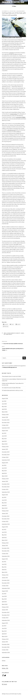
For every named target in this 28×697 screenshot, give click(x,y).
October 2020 (5, 585)
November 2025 (5, 422)
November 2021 (5, 551)
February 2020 (5, 607)
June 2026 (4, 403)
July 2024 (4, 465)
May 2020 (4, 599)
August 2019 (5, 623)
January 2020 (5, 609)
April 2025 (4, 441)
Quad (22, 333)
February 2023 (5, 510)
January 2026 (5, 417)
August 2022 (5, 526)
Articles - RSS (5, 668)
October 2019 (5, 617)
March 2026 (4, 412)
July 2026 (4, 401)
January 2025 (5, 449)
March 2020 (4, 604)
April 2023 (4, 505)
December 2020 (5, 580)
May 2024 (4, 470)
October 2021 (5, 553)
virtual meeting (13, 114)
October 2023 (5, 489)
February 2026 (5, 414)
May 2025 (4, 438)
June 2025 (4, 436)
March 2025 (4, 444)
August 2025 (5, 430)
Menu (14, 6)
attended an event (11, 130)
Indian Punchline (13, 2)
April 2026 (4, 409)
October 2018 (5, 649)
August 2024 (5, 462)
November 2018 (5, 647)
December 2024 (5, 452)
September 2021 (6, 556)
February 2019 (5, 639)
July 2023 (4, 497)
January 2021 (5, 577)
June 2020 (4, 596)
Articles (3, 660)
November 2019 (5, 615)
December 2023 (5, 484)
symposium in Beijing (20, 117)
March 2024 (4, 476)
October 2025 (5, 425)
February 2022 (5, 543)
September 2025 (6, 428)
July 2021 (4, 561)
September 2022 (6, 524)
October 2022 (5, 521)
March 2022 (4, 540)
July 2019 (4, 625)
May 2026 (4, 406)
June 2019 (4, 628)
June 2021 (4, 564)
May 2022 (4, 535)
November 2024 (5, 454)
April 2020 (4, 601)
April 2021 (4, 569)
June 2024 (4, 468)
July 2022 (4, 529)
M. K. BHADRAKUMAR (19, 11)
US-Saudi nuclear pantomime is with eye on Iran (12, 390)
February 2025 (5, 446)
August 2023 (5, 494)
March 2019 (4, 636)
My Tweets (4, 684)
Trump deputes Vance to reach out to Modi (11, 376)
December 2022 (5, 516)
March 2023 (4, 508)
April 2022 (4, 537)
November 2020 (5, 583)
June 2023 (4, 500)
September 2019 (6, 620)
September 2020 (6, 588)
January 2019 (5, 641)
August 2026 (5, 398)
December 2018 (5, 644)
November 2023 (5, 486)
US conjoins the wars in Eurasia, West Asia (11, 387)
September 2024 (6, 460)
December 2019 (5, 612)
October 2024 (5, 457)
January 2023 (5, 513)
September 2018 (6, 652)
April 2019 (4, 633)
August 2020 (5, 591)
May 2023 (4, 502)
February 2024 (5, 478)
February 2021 (5, 575)
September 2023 (6, 492)
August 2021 (5, 559)
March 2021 (4, 572)
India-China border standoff (12, 333)
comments (11, 52)
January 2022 (5, 545)
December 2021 (5, 548)
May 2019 (4, 631)
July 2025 (4, 433)
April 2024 (4, 473)
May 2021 (4, 567)
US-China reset (8, 334)
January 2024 (5, 481)
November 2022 (5, 518)
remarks (6, 44)
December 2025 (5, 420)
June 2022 (4, 532)
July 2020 (4, 593)
